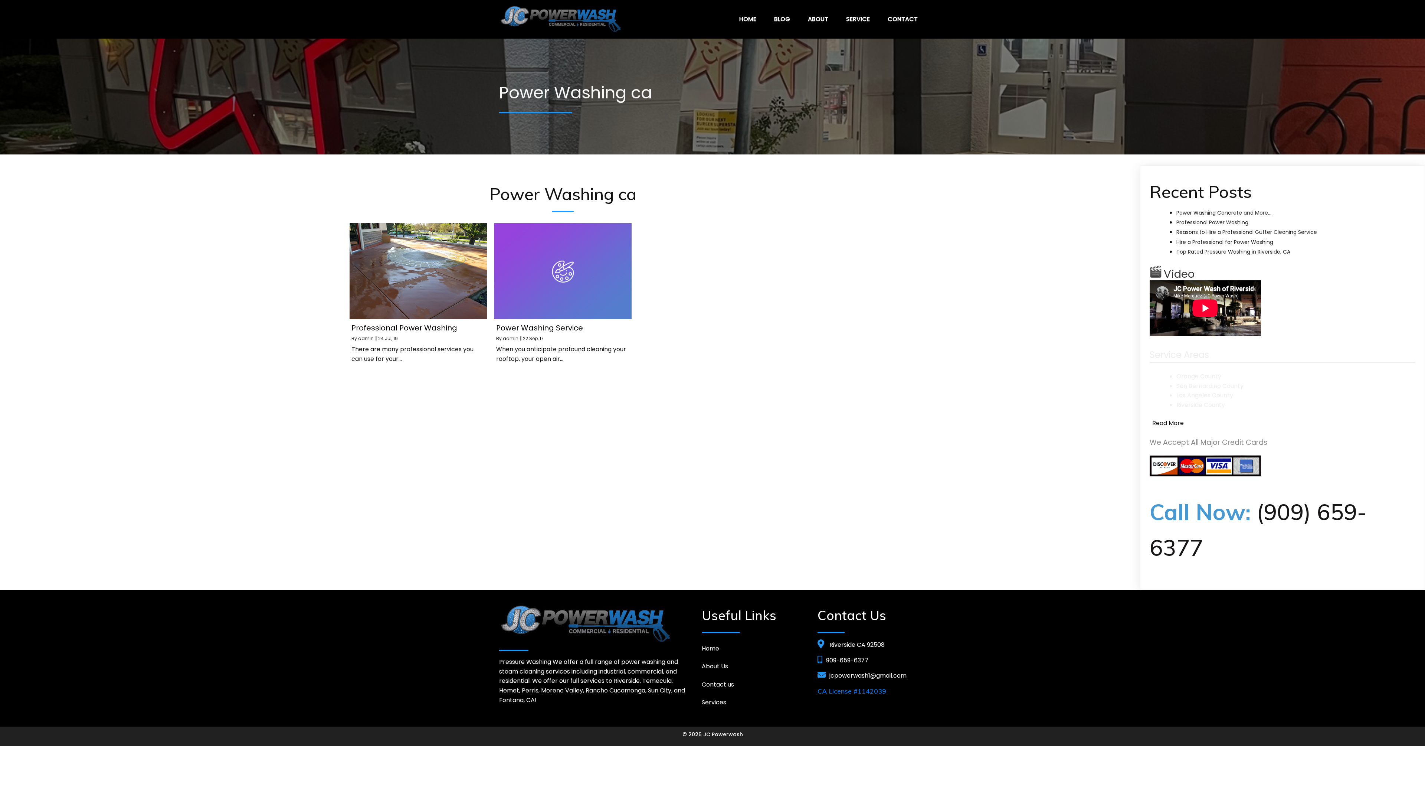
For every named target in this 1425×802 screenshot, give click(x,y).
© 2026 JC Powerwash (712, 734)
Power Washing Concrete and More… (1223, 212)
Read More (1168, 423)
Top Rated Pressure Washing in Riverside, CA (1233, 251)
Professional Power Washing (1212, 222)
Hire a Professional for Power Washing (1224, 242)
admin (366, 338)
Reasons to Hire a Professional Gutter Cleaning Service (1246, 232)
